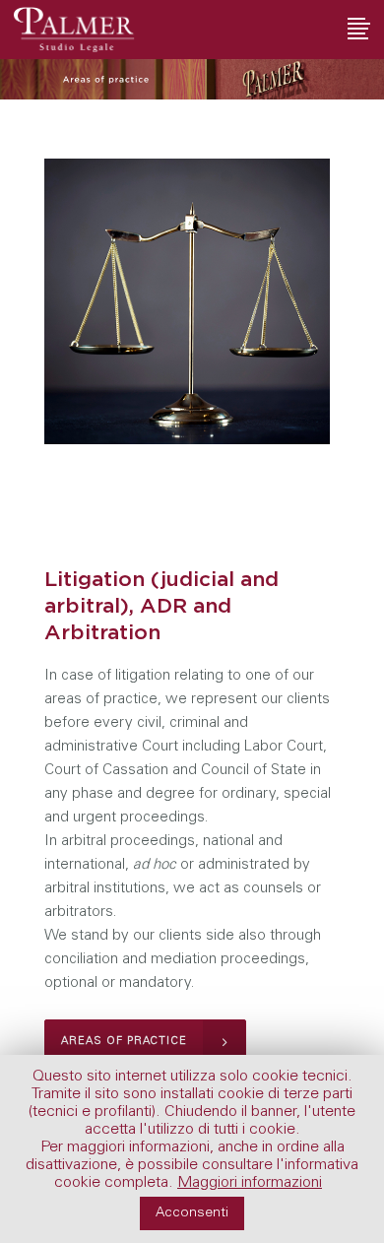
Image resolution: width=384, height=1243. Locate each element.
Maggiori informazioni (249, 1183)
